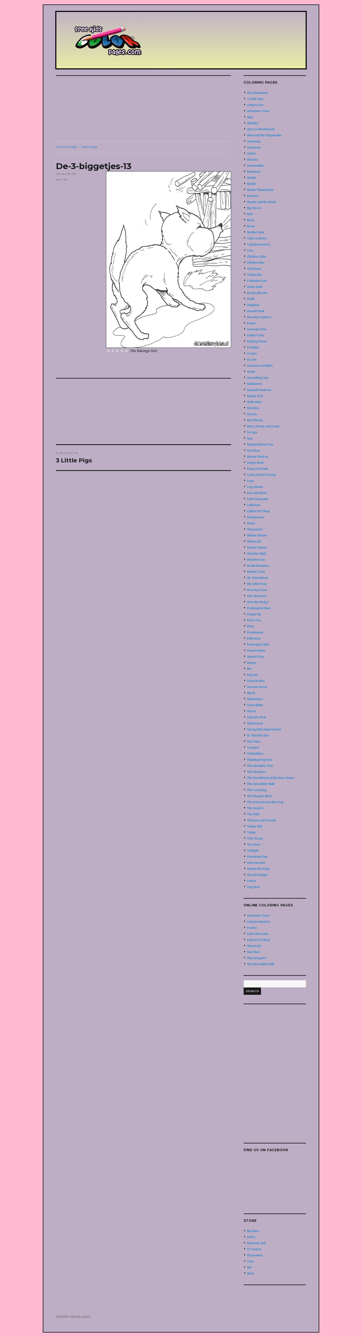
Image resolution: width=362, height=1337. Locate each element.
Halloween (254, 384)
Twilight (253, 850)
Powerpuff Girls (258, 644)
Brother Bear (256, 232)
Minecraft (254, 541)
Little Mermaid (257, 499)
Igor (250, 438)
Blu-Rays (253, 1231)
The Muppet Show (259, 796)
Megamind (254, 529)
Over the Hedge (258, 602)
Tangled (253, 747)
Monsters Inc (256, 559)
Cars (250, 250)
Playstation (255, 1255)
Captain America (258, 244)
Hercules (253, 408)
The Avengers (256, 772)
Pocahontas (255, 632)
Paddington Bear (259, 608)
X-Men (251, 881)
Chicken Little (256, 256)
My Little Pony (257, 584)
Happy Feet (255, 396)
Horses (252, 414)
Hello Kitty (254, 402)
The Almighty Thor (260, 766)
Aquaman (253, 147)
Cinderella (254, 275)
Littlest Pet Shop (258, 511)
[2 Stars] (113, 351)
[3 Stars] (117, 351)
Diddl (251, 299)
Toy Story (253, 844)
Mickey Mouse (257, 535)
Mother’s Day (256, 572)
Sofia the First (256, 717)
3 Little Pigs (255, 99)
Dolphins (253, 305)
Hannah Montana (259, 390)
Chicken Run (255, 262)
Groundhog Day (258, 378)
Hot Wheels (255, 420)
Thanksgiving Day (259, 760)
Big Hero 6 (254, 208)
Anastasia (254, 141)
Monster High (256, 553)
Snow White (255, 705)
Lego (250, 481)
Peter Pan (254, 620)
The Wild (253, 814)
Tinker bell (254, 826)
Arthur (251, 153)
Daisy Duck (254, 287)
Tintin (251, 832)
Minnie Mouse (257, 547)
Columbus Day (257, 281)
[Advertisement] (144, 109)
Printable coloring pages (73, 1316)
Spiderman (255, 723)
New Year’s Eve (257, 590)
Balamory (254, 172)
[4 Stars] (122, 351)
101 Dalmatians (257, 93)
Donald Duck (256, 311)
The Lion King (257, 790)
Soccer (251, 711)
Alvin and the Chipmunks (264, 135)
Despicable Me (257, 293)
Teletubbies (255, 753)
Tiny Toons (255, 838)
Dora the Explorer (259, 317)
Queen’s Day (255, 656)
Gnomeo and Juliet (260, 365)
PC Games (254, 1249)
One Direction (256, 596)
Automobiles (255, 165)
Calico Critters (256, 238)
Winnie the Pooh (258, 869)
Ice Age (252, 432)
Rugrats (252, 675)
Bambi (251, 178)
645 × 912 (61, 179)
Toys (250, 1261)
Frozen (252, 353)
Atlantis (252, 159)
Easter (251, 323)
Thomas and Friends (261, 820)
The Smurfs (255, 808)
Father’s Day (255, 335)
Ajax (250, 117)
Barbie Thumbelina (260, 190)
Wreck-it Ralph (257, 875)
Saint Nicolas (256, 681)
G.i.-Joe (252, 359)
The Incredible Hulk (260, 784)
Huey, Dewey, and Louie (263, 426)
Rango (251, 663)
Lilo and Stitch (257, 493)
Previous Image (66, 146)
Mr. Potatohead (257, 578)
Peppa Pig (254, 614)
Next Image (89, 146)
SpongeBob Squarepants (264, 729)
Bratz (250, 220)
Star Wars (253, 741)
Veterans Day (256, 863)
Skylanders (255, 699)
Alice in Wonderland (261, 129)
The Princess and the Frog (265, 802)
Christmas (254, 268)
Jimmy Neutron (257, 456)
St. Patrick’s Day (258, 735)
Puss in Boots (256, 650)
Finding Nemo (257, 341)
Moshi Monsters (258, 566)
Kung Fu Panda (257, 469)
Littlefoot (253, 505)
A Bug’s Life (255, 105)
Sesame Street (257, 687)
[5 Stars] (126, 351)
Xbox (250, 1273)
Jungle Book (255, 462)
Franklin (253, 347)
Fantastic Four (257, 329)
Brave (251, 226)
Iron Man (253, 450)
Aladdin (252, 123)
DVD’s (251, 1237)
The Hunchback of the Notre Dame (270, 778)
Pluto (250, 626)
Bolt (249, 214)
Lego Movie (255, 487)
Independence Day (260, 444)
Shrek (251, 693)
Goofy (251, 372)
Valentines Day (257, 857)
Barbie (251, 184)
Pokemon (253, 638)
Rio (249, 669)
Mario (251, 523)
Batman (252, 196)
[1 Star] (108, 351)
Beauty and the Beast (261, 202)
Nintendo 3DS (256, 1243)
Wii (249, 1267)
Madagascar (255, 517)
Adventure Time (258, 111)
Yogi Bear (253, 887)
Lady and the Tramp (261, 475)
